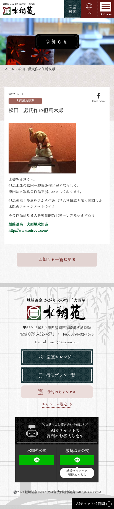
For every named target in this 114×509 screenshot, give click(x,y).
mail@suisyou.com (64, 342)
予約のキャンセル (61, 392)
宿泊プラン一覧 (60, 375)
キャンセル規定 (54, 404)
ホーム (9, 68)
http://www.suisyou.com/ (28, 230)
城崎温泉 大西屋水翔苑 (28, 224)
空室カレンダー (60, 357)
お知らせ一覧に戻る (57, 259)
